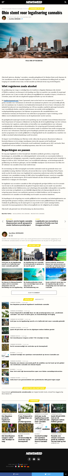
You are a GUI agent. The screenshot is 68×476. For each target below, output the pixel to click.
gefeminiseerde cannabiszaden (21, 392)
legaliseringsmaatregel (11, 100)
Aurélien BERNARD (15, 19)
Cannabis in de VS (22, 9)
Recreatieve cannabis (37, 213)
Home (3, 9)
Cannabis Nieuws (11, 9)
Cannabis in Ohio (37, 9)
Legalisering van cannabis (21, 213)
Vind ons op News (18, 464)
